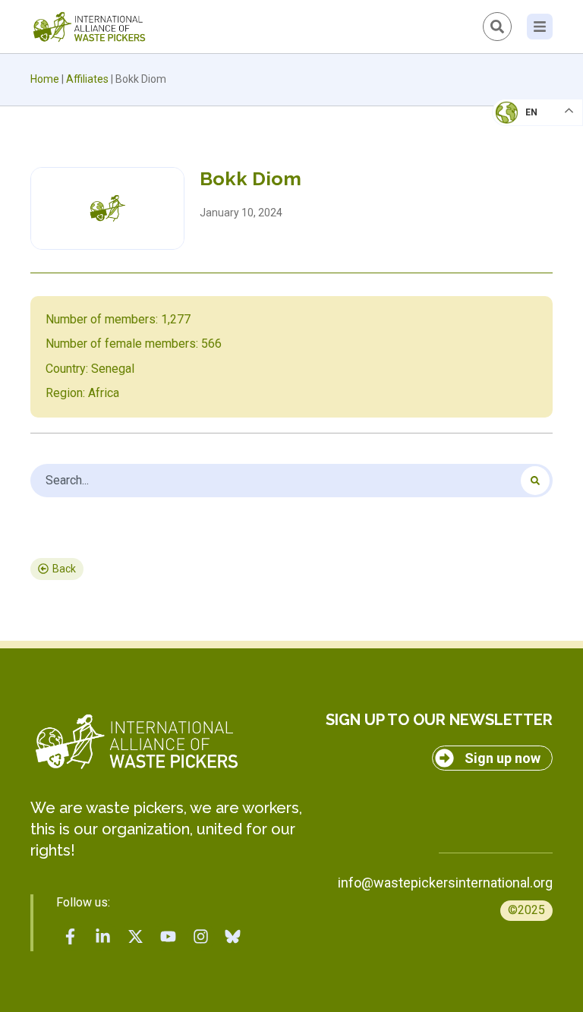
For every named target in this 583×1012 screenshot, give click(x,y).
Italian (521, 156)
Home (44, 79)
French (522, 126)
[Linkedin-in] (103, 936)
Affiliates (87, 79)
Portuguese (534, 186)
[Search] (535, 480)
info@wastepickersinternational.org (445, 883)
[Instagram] (200, 936)
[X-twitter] (135, 936)
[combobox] (291, 480)
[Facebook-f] (70, 936)
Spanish (522, 217)
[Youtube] (167, 936)
